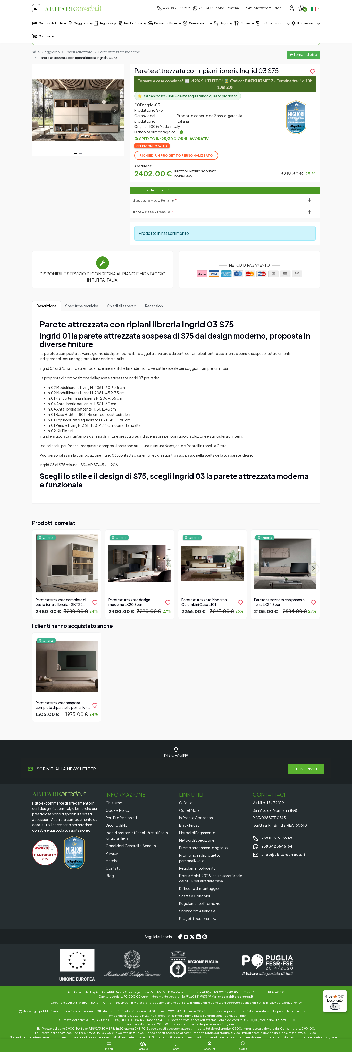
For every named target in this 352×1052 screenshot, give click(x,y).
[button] (243, 1043)
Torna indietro (305, 54)
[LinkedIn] (198, 937)
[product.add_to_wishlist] (95, 602)
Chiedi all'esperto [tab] (121, 305)
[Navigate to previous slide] (41, 110)
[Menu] (344, 993)
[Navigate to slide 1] (75, 153)
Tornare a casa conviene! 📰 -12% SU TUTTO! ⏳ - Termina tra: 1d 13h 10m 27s (225, 84)
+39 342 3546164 (276, 846)
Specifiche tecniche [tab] (81, 305)
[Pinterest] (205, 937)
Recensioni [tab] (154, 305)
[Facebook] (180, 937)
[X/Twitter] (192, 937)
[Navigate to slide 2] (80, 153)
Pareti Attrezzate (79, 52)
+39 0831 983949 (276, 838)
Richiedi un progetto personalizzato (176, 155)
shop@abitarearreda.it (283, 854)
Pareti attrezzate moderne (119, 52)
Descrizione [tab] (46, 305)
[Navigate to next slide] (115, 110)
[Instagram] (186, 937)
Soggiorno (51, 52)
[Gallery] (78, 110)
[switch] (335, 1006)
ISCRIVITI (308, 768)
